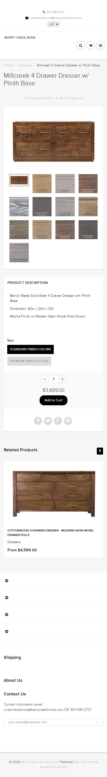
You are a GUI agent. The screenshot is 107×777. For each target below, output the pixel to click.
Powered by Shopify (53, 767)
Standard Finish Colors (30, 349)
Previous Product (40, 98)
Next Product (69, 98)
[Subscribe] (97, 722)
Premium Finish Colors (29, 361)
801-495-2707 (55, 12)
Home (8, 65)
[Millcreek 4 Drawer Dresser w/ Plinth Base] (53, 141)
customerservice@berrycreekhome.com (56, 18)
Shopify (54, 762)
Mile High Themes (86, 762)
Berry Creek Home (33, 762)
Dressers (24, 65)
